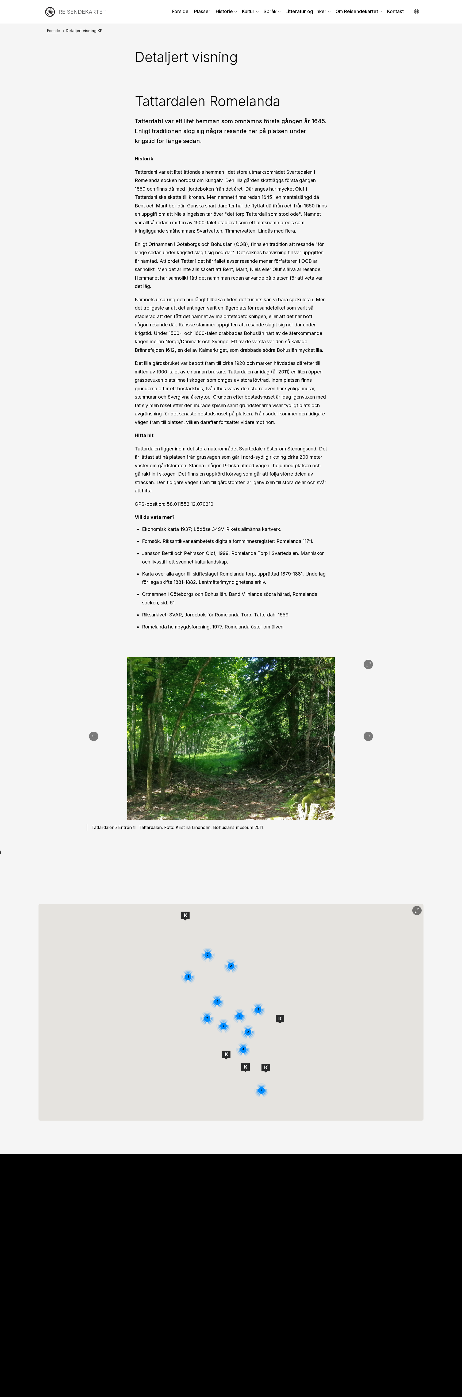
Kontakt (395, 11)
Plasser (202, 11)
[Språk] (417, 12)
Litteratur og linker (306, 11)
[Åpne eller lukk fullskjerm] (417, 910)
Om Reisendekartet (357, 11)
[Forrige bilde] (93, 736)
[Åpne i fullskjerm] (368, 664)
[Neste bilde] (368, 736)
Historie (224, 11)
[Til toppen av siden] (447, 1390)
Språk (270, 11)
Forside (180, 11)
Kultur (248, 11)
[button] (185, 916)
